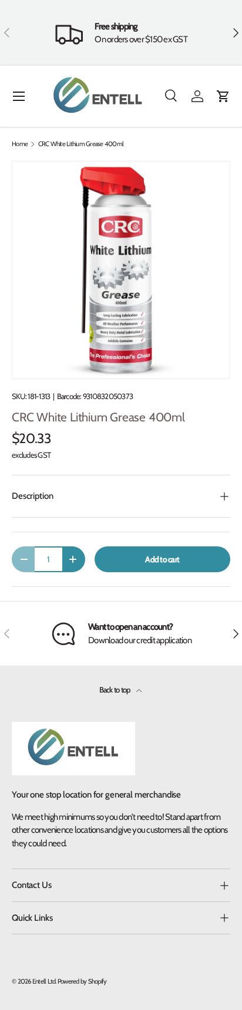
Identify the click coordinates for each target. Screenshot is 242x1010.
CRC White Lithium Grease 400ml (81, 144)
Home (20, 144)
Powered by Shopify (82, 981)
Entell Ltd (44, 981)
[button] (223, 96)
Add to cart (162, 559)
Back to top (115, 689)
